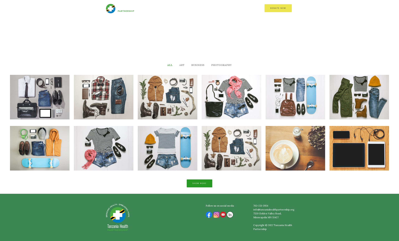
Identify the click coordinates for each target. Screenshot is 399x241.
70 (309, 154)
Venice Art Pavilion (167, 90)
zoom (25, 103)
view (38, 103)
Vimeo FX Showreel (231, 90)
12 (245, 103)
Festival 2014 (40, 141)
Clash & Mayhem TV (359, 141)
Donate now (278, 8)
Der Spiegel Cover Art (295, 90)
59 (245, 154)
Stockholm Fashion (40, 90)
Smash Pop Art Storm (104, 141)
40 (181, 154)
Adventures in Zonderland (167, 141)
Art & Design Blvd (359, 90)
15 (53, 154)
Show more (199, 183)
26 (372, 103)
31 (181, 103)
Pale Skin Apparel (295, 141)
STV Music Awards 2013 (231, 141)
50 (372, 154)
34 (117, 103)
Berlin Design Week (103, 90)
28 (53, 103)
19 (308, 103)
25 (117, 154)
